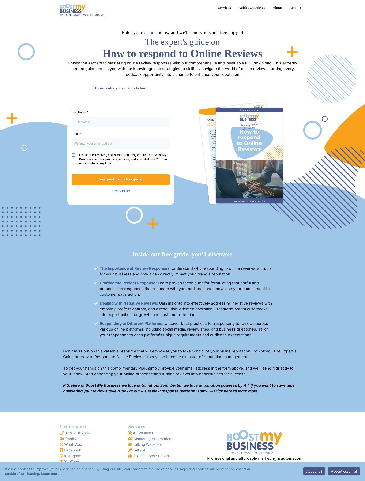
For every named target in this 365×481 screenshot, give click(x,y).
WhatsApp (73, 444)
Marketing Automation (152, 439)
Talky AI (140, 450)
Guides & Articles (251, 8)
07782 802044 (77, 433)
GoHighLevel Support (151, 456)
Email (76, 133)
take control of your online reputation (216, 351)
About (277, 8)
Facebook (72, 450)
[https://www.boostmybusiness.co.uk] (72, 7)
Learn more (50, 474)
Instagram (72, 456)
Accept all (314, 471)
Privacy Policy (121, 190)
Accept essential (344, 471)
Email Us (72, 439)
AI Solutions (143, 433)
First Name (80, 112)
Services (224, 8)
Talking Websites (147, 444)
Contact (295, 8)
